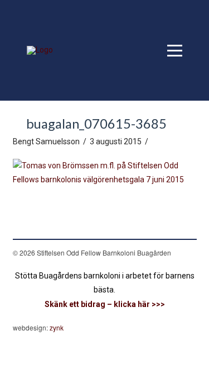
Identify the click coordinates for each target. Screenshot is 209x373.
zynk (57, 327)
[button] (174, 50)
